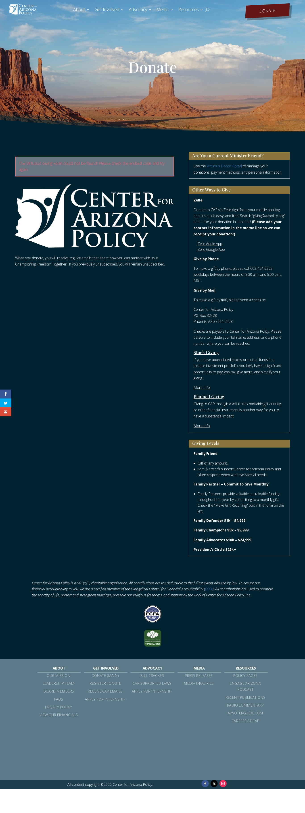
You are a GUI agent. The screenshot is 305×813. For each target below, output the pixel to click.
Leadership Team (58, 683)
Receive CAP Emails (105, 691)
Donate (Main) (105, 675)
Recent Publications (245, 697)
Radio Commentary (245, 705)
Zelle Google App (211, 249)
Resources (188, 10)
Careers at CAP (245, 720)
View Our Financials (59, 714)
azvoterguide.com (245, 713)
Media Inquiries (199, 683)
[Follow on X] (214, 783)
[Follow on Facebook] (205, 783)
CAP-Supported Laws (152, 683)
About (79, 10)
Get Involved (107, 10)
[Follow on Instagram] (223, 783)
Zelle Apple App (210, 243)
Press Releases (199, 675)
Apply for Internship (105, 699)
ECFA (209, 589)
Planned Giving (209, 396)
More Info (202, 387)
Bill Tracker (152, 675)
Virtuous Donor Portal (224, 166)
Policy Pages (245, 675)
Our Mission (58, 675)
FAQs (58, 699)
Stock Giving (206, 352)
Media (163, 10)
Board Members (58, 691)
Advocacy (138, 10)
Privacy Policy (58, 707)
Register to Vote (105, 683)
